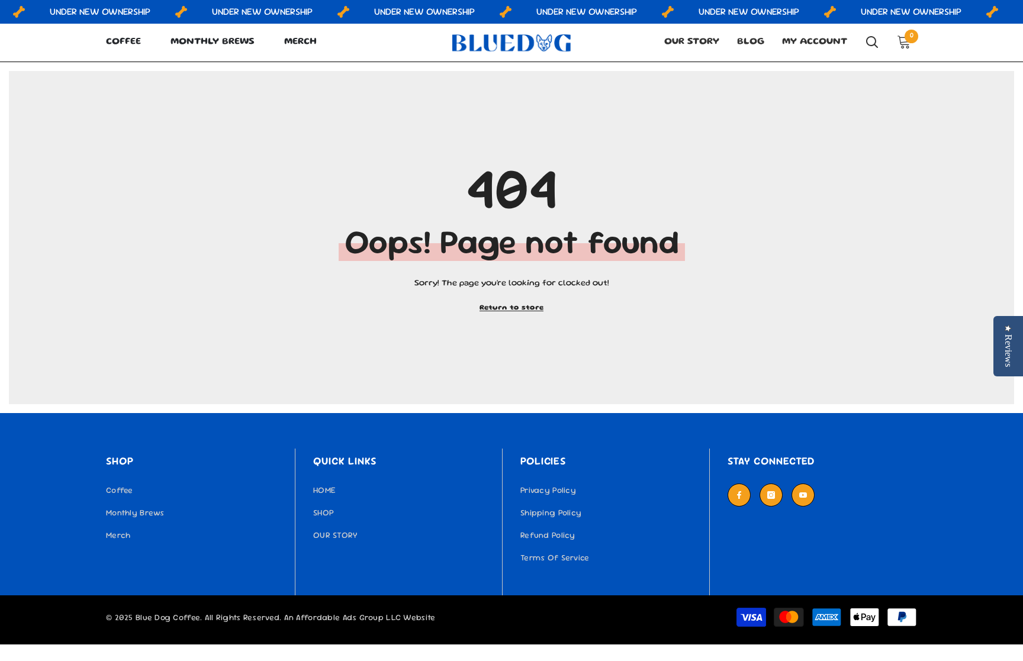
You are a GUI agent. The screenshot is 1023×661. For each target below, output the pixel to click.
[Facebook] (739, 495)
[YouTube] (803, 495)
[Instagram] (771, 495)
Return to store (511, 308)
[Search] (872, 42)
